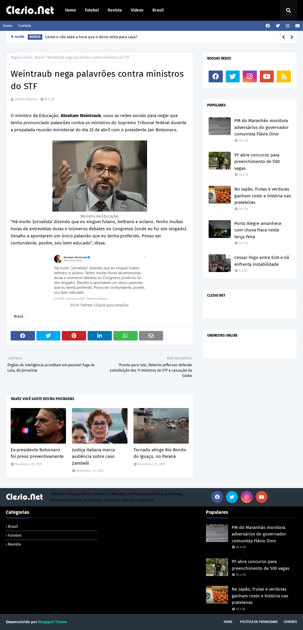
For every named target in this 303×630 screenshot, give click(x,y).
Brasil (39, 57)
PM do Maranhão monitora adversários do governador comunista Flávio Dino (261, 127)
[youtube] (297, 26)
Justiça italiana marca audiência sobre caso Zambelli (93, 456)
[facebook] (267, 26)
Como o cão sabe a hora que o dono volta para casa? (91, 37)
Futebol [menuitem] (92, 10)
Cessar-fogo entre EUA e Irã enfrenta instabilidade (261, 261)
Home (7, 26)
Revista (14, 544)
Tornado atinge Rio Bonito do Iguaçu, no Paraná (159, 453)
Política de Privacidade (259, 622)
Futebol (15, 535)
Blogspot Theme (52, 622)
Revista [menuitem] (115, 10)
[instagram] (287, 26)
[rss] (284, 76)
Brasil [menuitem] (158, 10)
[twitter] (277, 26)
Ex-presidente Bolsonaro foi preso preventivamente (37, 453)
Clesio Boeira (26, 99)
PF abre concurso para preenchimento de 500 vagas (257, 161)
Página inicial (21, 57)
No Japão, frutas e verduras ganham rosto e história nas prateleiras (262, 195)
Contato (24, 26)
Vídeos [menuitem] (137, 10)
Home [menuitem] (70, 10)
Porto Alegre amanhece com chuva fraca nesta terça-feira (257, 230)
